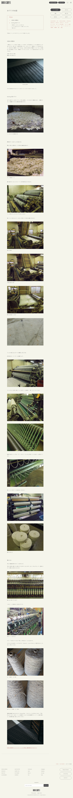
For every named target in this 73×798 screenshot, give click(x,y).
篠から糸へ (14, 27)
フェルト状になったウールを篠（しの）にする (20, 26)
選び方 (66, 16)
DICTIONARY (62, 763)
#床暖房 (52, 27)
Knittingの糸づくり (15, 22)
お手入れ (66, 9)
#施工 (59, 27)
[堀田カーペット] (6, 2)
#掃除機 (55, 27)
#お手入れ (57, 22)
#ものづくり (62, 22)
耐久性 (55, 16)
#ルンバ (62, 25)
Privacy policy (33, 792)
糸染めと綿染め (14, 20)
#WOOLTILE (53, 22)
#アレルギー (67, 22)
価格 (55, 13)
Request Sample (53, 2)
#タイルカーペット (53, 25)
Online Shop (61, 2)
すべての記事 (55, 9)
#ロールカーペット (68, 25)
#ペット (58, 25)
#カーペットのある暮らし (60, 24)
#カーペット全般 (67, 24)
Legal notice (39, 792)
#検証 (62, 27)
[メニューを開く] (71, 2)
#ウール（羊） (53, 24)
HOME (57, 763)
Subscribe (46, 785)
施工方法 (66, 13)
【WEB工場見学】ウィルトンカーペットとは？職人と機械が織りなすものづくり (22, 747)
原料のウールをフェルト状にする (18, 24)
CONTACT (65, 777)
